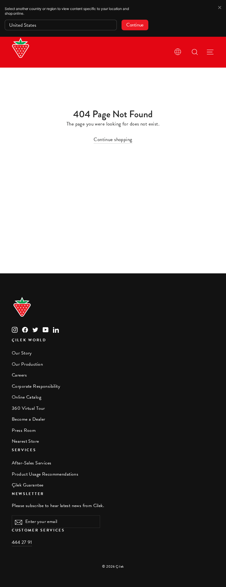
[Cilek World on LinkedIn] (56, 329)
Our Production (27, 364)
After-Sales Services (31, 462)
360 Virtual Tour (28, 408)
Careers (19, 375)
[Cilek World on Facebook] (25, 329)
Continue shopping (113, 139)
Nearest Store (25, 441)
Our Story (22, 353)
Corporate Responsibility (36, 386)
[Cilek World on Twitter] (35, 329)
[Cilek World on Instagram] (15, 329)
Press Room (24, 430)
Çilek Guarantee (27, 485)
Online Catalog (26, 397)
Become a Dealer (28, 419)
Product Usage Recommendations (45, 474)
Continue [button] (135, 25)
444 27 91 (22, 542)
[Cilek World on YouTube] (46, 329)
